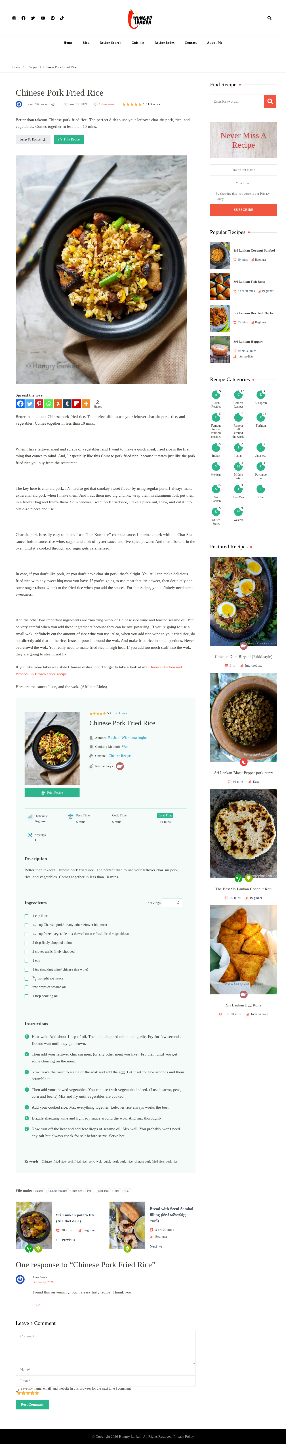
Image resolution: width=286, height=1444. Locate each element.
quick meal (103, 1190)
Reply (36, 1304)
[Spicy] (244, 762)
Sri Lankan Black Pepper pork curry (243, 773)
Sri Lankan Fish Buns (249, 281)
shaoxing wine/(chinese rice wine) (60, 969)
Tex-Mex (238, 497)
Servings (154, 903)
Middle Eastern (238, 476)
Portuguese (261, 476)
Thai (261, 497)
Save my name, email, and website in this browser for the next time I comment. (76, 1388)
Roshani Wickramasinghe (40, 104)
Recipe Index (165, 42)
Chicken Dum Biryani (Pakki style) (243, 656)
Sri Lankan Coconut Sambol (254, 250)
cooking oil (45, 996)
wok (126, 1190)
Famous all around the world (238, 431)
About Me (215, 42)
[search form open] (269, 18)
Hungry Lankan (130, 1436)
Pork (89, 1190)
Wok (125, 746)
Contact (191, 42)
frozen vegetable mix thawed (80, 934)
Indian (216, 455)
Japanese (260, 455)
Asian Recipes (216, 404)
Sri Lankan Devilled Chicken (254, 313)
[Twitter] (29, 403)
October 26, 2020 (43, 1282)
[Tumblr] (67, 403)
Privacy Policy (183, 1436)
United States (216, 521)
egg (36, 960)
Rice (40, 916)
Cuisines (138, 42)
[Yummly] (58, 403)
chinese (39, 1190)
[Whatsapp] (48, 403)
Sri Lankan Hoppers (248, 341)
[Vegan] (238, 878)
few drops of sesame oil (49, 987)
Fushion (261, 425)
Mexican (216, 474)
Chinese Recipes (120, 756)
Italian (238, 455)
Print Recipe (72, 139)
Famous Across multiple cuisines (216, 431)
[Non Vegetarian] (120, 766)
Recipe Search (111, 42)
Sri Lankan (216, 499)
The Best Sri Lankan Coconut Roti (243, 889)
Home (68, 42)
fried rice (77, 1190)
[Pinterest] (39, 403)
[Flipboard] (76, 403)
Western (238, 520)
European (261, 403)
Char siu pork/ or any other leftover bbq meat (69, 925)
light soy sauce (47, 978)
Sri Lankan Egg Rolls (243, 1005)
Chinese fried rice (57, 1190)
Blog (86, 42)
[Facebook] (20, 403)
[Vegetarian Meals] (249, 878)
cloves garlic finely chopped (53, 951)
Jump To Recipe (30, 139)
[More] (86, 403)
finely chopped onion (52, 942)
